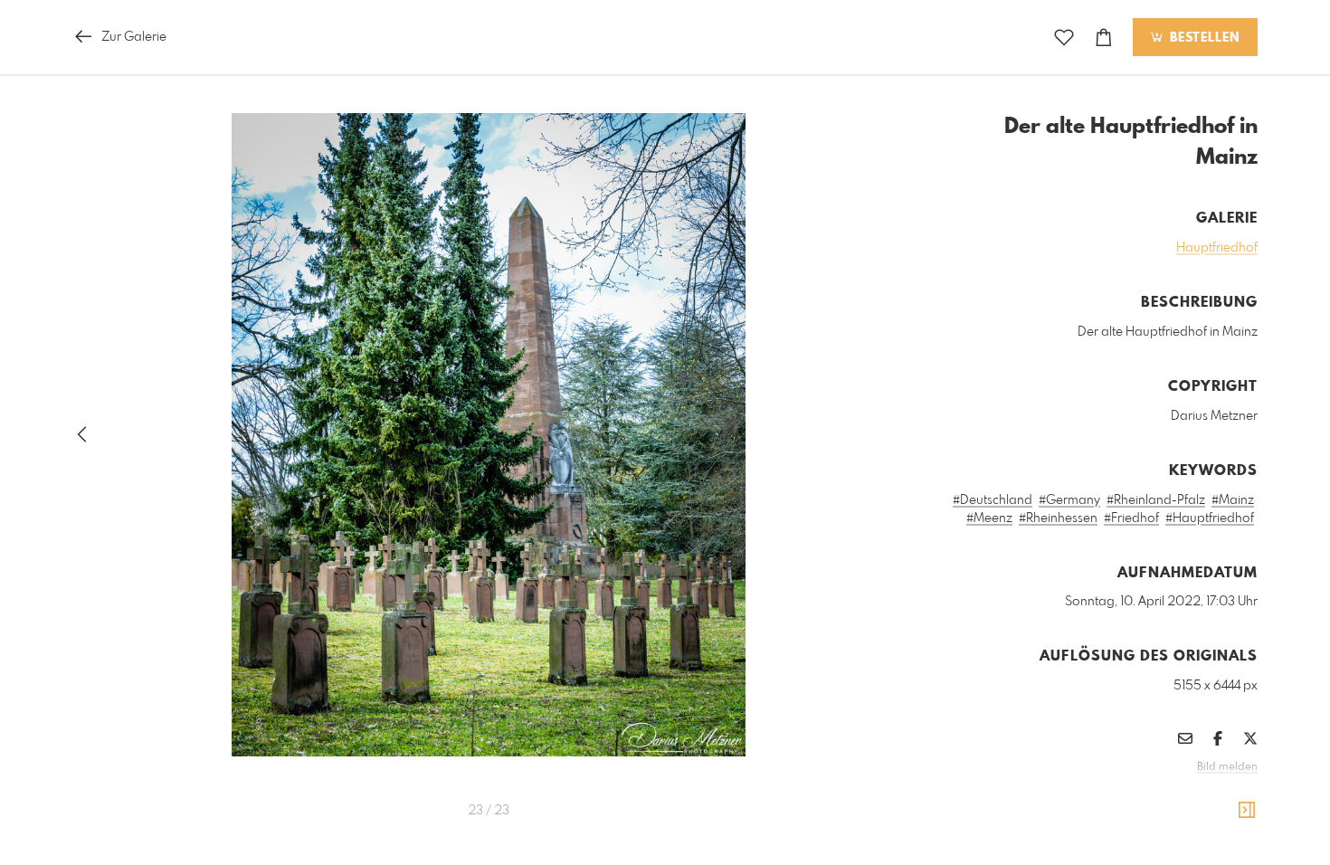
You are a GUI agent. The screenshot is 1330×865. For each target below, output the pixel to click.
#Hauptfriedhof (1209, 518)
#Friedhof (1131, 518)
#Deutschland (992, 500)
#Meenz (989, 518)
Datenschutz (1226, 791)
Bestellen (1202, 38)
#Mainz (1232, 500)
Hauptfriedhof (1217, 248)
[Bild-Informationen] (1247, 811)
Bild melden (1227, 767)
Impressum (1156, 791)
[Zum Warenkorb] (1104, 37)
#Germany (1069, 500)
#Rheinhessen (1058, 518)
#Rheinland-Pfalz (1156, 500)
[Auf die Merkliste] (1064, 37)
